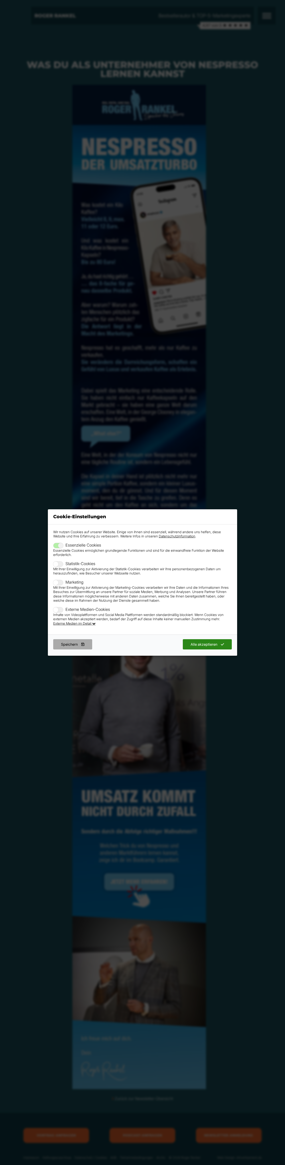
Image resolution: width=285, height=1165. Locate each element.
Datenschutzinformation (177, 536)
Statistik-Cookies (80, 563)
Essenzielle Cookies (83, 545)
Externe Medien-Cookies (87, 609)
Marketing (74, 582)
